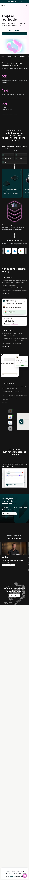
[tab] (6, 459)
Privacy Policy (13, 876)
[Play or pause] (14, 548)
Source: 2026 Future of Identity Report (9, 114)
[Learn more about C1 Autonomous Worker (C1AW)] (19, 190)
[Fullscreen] (25, 554)
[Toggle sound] (6, 554)
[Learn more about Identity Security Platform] (20, 225)
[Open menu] (26, 5)
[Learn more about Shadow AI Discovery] (26, 465)
